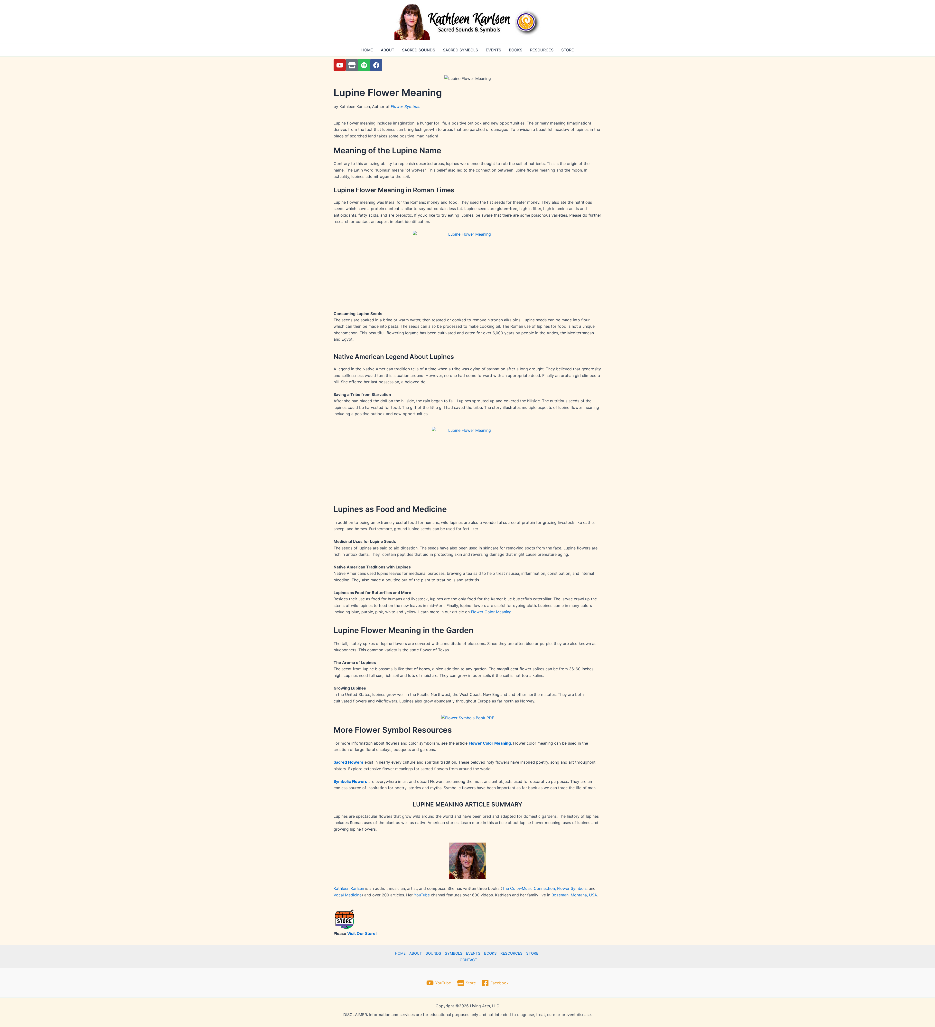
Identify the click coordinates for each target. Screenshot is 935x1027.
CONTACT (468, 960)
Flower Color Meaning (491, 611)
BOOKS (515, 50)
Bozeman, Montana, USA (574, 895)
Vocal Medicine (348, 895)
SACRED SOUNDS (418, 50)
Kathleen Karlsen (349, 888)
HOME (367, 50)
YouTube (422, 895)
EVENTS (493, 50)
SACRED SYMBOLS (460, 50)
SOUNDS (433, 953)
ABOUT (387, 50)
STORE (567, 50)
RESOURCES (541, 50)
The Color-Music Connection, (529, 888)
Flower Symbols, (572, 888)
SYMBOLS (453, 953)
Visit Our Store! (362, 933)
